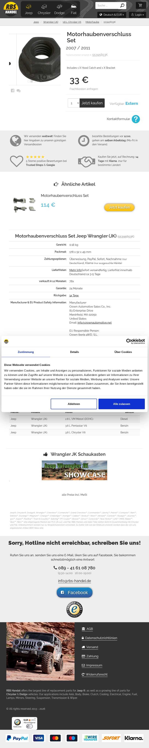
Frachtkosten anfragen (84, 89)
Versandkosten (33, 144)
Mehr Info (75, 270)
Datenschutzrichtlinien (100, 638)
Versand (91, 647)
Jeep (29, 13)
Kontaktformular (119, 119)
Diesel (124, 418)
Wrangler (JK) (50, 22)
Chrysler (44, 13)
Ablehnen (74, 403)
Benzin (124, 425)
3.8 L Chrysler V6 (72, 22)
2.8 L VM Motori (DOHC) (79, 418)
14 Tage (74, 295)
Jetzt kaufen (92, 103)
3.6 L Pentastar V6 (76, 425)
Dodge (59, 13)
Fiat (73, 13)
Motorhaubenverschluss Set (65, 196)
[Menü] (35, 719)
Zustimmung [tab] (26, 351)
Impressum (93, 665)
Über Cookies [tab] (123, 351)
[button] (111, 15)
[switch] (29, 726)
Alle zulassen (121, 403)
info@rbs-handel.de (74, 581)
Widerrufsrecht (96, 674)
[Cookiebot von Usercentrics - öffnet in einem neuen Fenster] (129, 341)
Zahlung (91, 656)
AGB (89, 629)
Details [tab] (74, 351)
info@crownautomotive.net (95, 322)
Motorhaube (92, 22)
